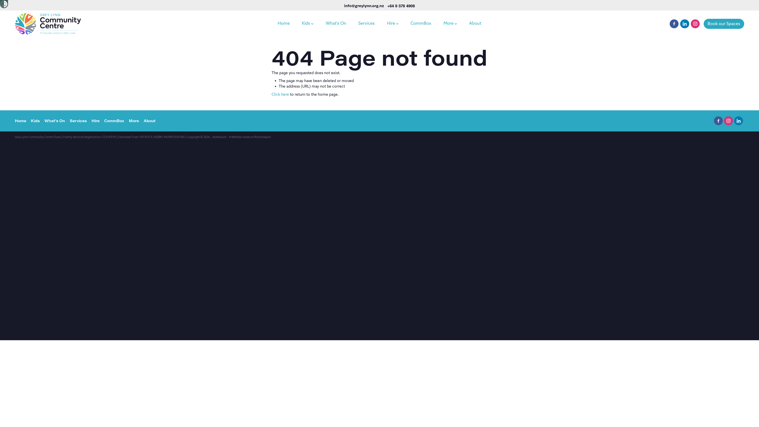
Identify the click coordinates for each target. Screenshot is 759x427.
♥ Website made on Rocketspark (250, 137)
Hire (391, 23)
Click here (280, 94)
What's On (336, 23)
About (475, 23)
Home (284, 23)
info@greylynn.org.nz (364, 5)
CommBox (421, 23)
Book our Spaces (724, 23)
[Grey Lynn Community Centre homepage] (88, 24)
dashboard (219, 137)
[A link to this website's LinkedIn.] (684, 23)
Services (366, 23)
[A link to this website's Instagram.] (695, 23)
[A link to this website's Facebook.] (674, 23)
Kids (306, 23)
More (449, 23)
